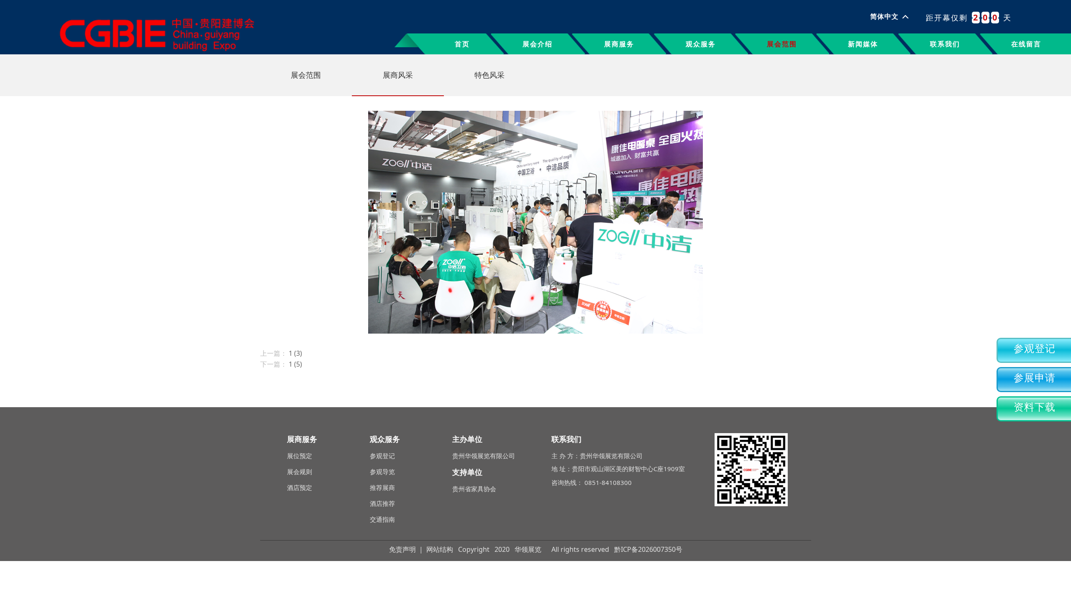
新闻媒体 (863, 43)
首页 (462, 43)
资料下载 (1035, 407)
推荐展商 (382, 487)
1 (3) (295, 353)
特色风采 (489, 75)
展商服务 (619, 43)
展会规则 (299, 471)
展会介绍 (538, 43)
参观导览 (382, 471)
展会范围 (782, 43)
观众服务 (701, 43)
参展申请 (1035, 377)
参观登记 (1035, 348)
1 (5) (295, 364)
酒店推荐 (382, 503)
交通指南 (382, 519)
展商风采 (398, 75)
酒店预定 (299, 487)
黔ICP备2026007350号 (648, 549)
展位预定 (299, 456)
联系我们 (945, 43)
